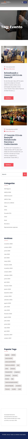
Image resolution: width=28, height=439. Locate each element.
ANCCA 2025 (7, 192)
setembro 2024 (8, 275)
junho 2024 (7, 278)
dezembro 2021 (8, 334)
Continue (8, 98)
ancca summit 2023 (10, 361)
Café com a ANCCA (9, 202)
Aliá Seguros (7, 188)
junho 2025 (7, 250)
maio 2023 (7, 310)
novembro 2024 (8, 268)
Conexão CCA (7, 213)
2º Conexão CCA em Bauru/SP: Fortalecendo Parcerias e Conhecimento (13, 139)
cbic (18, 365)
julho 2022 (7, 320)
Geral (13, 69)
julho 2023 (7, 306)
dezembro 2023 (8, 292)
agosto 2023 (7, 303)
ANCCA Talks (7, 199)
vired (19, 389)
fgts (12, 379)
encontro (15, 375)
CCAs (10, 69)
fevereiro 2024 (8, 285)
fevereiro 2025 (8, 264)
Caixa (7, 69)
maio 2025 (7, 254)
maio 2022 (7, 327)
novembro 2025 (8, 243)
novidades (18, 385)
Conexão (13, 368)
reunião (14, 389)
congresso (17, 372)
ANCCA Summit (8, 195)
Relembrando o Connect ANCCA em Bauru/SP (13, 75)
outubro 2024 (7, 271)
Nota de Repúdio (9, 385)
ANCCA (13, 355)
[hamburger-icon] (25, 2)
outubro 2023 (7, 296)
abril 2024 (7, 282)
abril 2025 (7, 257)
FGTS (5, 216)
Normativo (7, 223)
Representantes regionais (11, 227)
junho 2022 (7, 324)
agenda (7, 355)
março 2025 (7, 261)
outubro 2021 (7, 338)
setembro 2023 (8, 299)
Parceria (7, 389)
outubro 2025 (7, 247)
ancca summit (8, 358)
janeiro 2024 (7, 289)
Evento (7, 379)
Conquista (7, 375)
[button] (22, 2)
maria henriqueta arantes (11, 382)
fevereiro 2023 (8, 313)
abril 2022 (7, 331)
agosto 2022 (7, 317)
